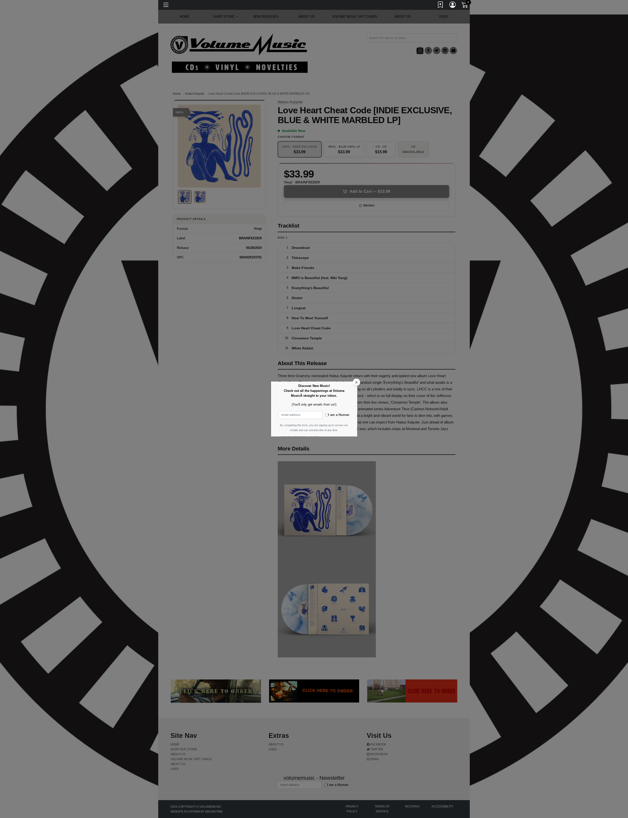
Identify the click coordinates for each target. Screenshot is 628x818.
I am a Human (338, 415)
